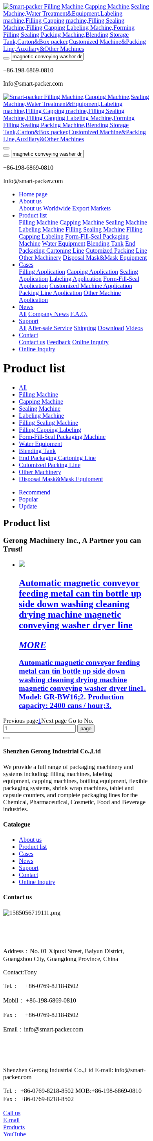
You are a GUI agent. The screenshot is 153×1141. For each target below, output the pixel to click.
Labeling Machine (41, 415)
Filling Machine (38, 394)
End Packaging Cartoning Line (57, 458)
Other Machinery (40, 472)
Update (28, 506)
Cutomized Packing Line (49, 465)
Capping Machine (41, 401)
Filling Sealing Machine (48, 422)
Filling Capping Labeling (50, 429)
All (23, 314)
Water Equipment (40, 443)
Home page (33, 194)
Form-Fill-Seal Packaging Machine (62, 436)
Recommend (34, 492)
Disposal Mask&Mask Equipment (61, 479)
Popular (28, 499)
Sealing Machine (39, 408)
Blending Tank (37, 450)
